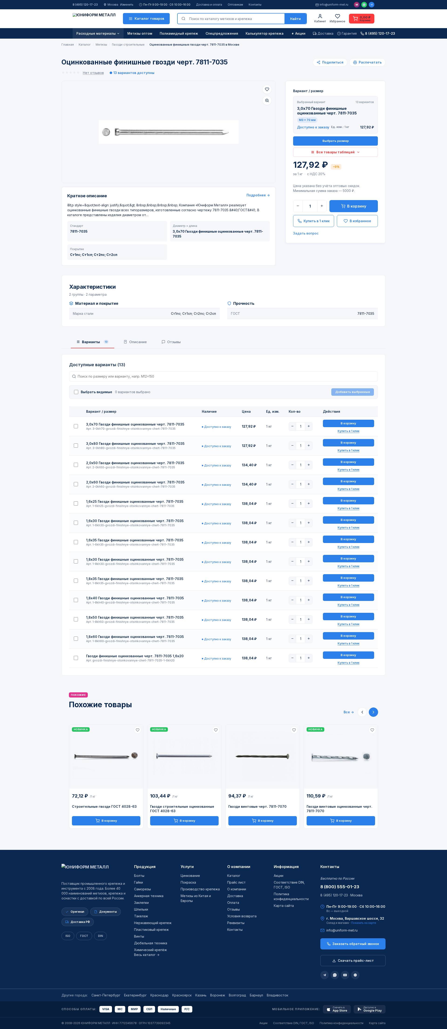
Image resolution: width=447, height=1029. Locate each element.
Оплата (233, 903)
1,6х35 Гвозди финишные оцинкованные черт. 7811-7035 (134, 540)
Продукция (145, 866)
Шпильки (141, 909)
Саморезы (142, 889)
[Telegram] (371, 4)
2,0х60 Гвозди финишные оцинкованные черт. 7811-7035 (135, 482)
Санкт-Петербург (105, 995)
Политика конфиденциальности (341, 1023)
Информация (286, 866)
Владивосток (277, 995)
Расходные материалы (96, 33)
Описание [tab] (138, 342)
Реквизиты (235, 923)
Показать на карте (363, 923)
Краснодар (159, 995)
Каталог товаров (149, 18)
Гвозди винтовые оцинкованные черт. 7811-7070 (339, 808)
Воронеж (217, 995)
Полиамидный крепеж (179, 33)
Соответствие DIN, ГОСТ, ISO (293, 1023)
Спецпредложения (222, 33)
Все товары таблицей (335, 152)
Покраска (188, 882)
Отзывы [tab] (174, 342)
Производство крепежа (200, 889)
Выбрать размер (335, 141)
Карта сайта (284, 906)
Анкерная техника (148, 896)
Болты (139, 876)
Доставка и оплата (209, 4)
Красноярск (182, 995)
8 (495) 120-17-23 (85, 4)
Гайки (138, 882)
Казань (201, 995)
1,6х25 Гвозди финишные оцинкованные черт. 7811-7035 (134, 501)
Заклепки (141, 903)
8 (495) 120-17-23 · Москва (341, 895)
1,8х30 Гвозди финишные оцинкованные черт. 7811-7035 (135, 559)
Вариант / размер (308, 91)
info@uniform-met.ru (334, 4)
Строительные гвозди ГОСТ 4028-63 (104, 806)
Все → (349, 712)
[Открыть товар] (106, 756)
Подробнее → (258, 195)
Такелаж (141, 916)
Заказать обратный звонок (355, 944)
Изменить (126, 4)
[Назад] (362, 712)
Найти (295, 19)
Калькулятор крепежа (265, 33)
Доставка (235, 896)
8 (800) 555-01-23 (339, 886)
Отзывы (233, 909)
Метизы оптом (139, 33)
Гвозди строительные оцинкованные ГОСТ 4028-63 (182, 808)
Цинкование (190, 876)
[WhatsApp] (364, 4)
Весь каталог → (146, 955)
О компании (238, 866)
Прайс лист (236, 882)
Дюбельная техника (150, 943)
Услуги (187, 866)
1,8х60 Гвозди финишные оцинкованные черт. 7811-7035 (135, 637)
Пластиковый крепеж (151, 930)
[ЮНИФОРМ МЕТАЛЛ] (94, 18)
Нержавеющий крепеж (153, 923)
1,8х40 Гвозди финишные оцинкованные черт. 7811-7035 (135, 598)
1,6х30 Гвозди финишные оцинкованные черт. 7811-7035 (135, 521)
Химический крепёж (150, 950)
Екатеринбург (135, 995)
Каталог (233, 876)
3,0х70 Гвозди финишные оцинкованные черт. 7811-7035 (135, 424)
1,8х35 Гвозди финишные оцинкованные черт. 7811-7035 (134, 579)
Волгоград (237, 995)
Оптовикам (235, 4)
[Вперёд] (373, 712)
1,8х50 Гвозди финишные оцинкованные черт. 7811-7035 (135, 617)
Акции (300, 33)
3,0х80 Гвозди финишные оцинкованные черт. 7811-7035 (135, 444)
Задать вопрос (305, 233)
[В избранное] (267, 89)
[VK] (355, 975)
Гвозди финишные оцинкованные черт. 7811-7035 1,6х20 (135, 656)
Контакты (255, 4)
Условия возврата (242, 916)
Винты (139, 936)
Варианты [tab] (95, 342)
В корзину (356, 206)
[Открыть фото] (267, 100)
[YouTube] (345, 975)
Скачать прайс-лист (356, 960)
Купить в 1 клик (317, 221)
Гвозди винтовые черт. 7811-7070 (257, 806)
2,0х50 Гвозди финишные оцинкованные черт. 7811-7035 (135, 463)
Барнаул (256, 995)
